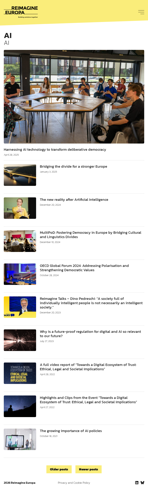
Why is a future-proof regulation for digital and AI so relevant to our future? (90, 334)
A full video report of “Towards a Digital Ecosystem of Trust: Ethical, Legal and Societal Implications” (88, 367)
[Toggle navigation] (140, 12)
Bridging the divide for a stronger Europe (73, 166)
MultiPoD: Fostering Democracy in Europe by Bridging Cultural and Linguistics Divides (90, 235)
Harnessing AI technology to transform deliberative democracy (55, 149)
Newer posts (88, 469)
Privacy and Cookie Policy (74, 482)
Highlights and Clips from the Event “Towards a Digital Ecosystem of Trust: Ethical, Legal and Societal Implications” (88, 400)
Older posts (59, 469)
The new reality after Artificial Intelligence (74, 199)
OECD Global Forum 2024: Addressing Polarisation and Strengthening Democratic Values (84, 268)
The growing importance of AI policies (71, 430)
